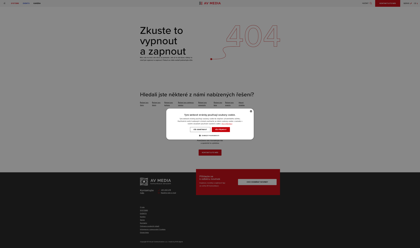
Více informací (226, 124)
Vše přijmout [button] (221, 129)
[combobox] (251, 111)
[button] (210, 135)
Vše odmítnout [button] (200, 129)
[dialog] (210, 123)
